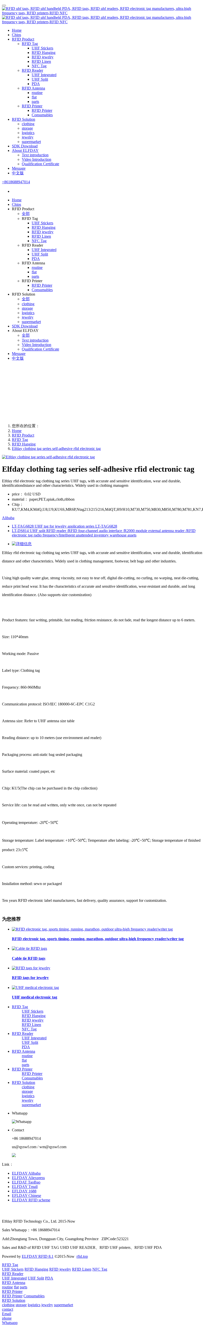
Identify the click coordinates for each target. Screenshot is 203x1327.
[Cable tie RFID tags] (29, 948)
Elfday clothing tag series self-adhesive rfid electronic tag (56, 448)
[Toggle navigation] (4, 5)
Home (17, 30)
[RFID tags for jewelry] (31, 968)
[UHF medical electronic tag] (35, 987)
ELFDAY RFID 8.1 (37, 1256)
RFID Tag (20, 440)
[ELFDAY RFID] (101, 15)
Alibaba (8, 518)
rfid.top (82, 1256)
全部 (26, 213)
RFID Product (23, 435)
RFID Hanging (24, 444)
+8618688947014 (16, 182)
